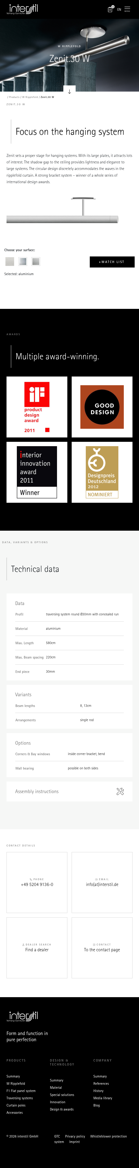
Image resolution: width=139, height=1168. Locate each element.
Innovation (57, 1102)
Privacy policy (75, 1136)
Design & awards (61, 1109)
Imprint (74, 1142)
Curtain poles (16, 1105)
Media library (102, 1098)
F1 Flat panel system (21, 1091)
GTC (57, 1136)
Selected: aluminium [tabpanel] (19, 274)
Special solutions (62, 1095)
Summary (13, 1076)
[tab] (10, 262)
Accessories (15, 1112)
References (101, 1083)
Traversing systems (20, 1098)
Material (56, 1087)
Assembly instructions (36, 791)
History (98, 1091)
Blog (96, 1105)
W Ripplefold (16, 1083)
